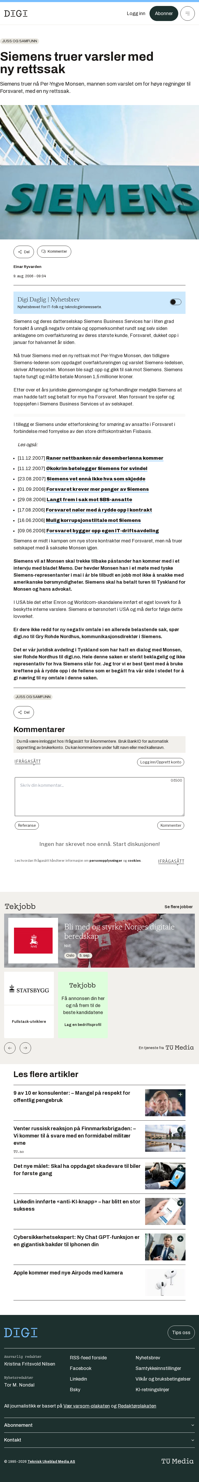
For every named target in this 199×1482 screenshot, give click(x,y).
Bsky (75, 1389)
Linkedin (78, 1379)
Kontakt (12, 1440)
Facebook (80, 1368)
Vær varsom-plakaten (86, 1406)
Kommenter (57, 251)
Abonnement (18, 1425)
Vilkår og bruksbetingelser (163, 1379)
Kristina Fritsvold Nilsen (29, 1364)
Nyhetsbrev (148, 1357)
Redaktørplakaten (137, 1406)
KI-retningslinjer (152, 1389)
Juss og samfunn (19, 41)
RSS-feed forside (88, 1357)
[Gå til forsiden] (15, 13)
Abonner (164, 13)
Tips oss (181, 1332)
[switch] (175, 302)
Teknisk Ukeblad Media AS (51, 1462)
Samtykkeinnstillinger (158, 1368)
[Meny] (187, 13)
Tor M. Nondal (19, 1385)
